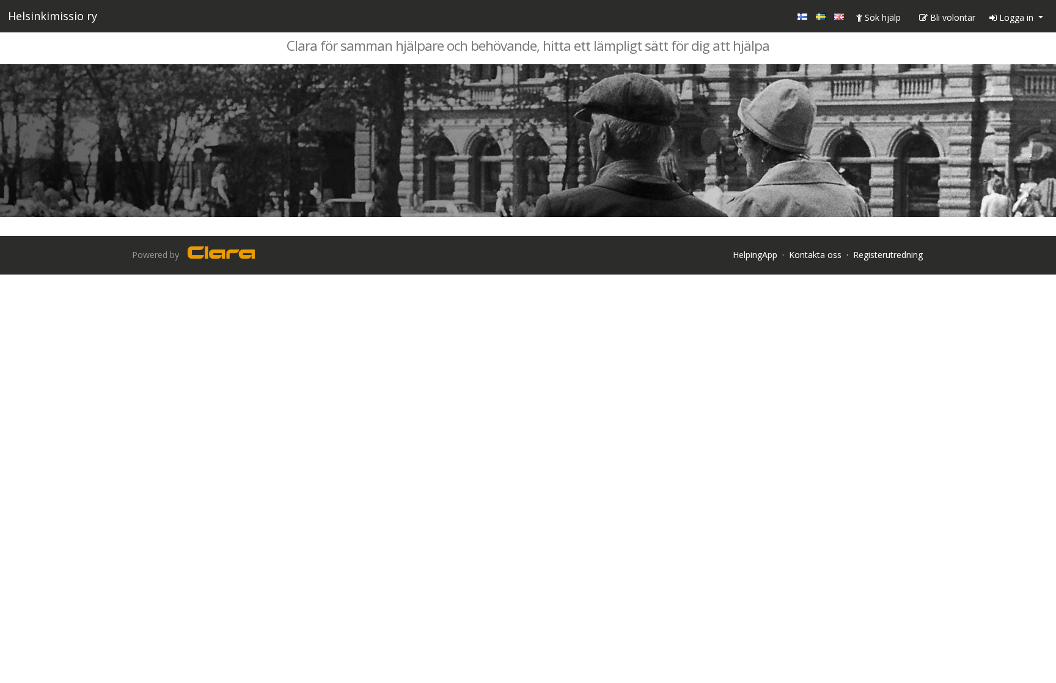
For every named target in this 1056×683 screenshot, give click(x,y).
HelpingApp (755, 254)
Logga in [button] (1016, 17)
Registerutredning (888, 254)
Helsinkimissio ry (52, 16)
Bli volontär (951, 17)
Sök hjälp (881, 17)
